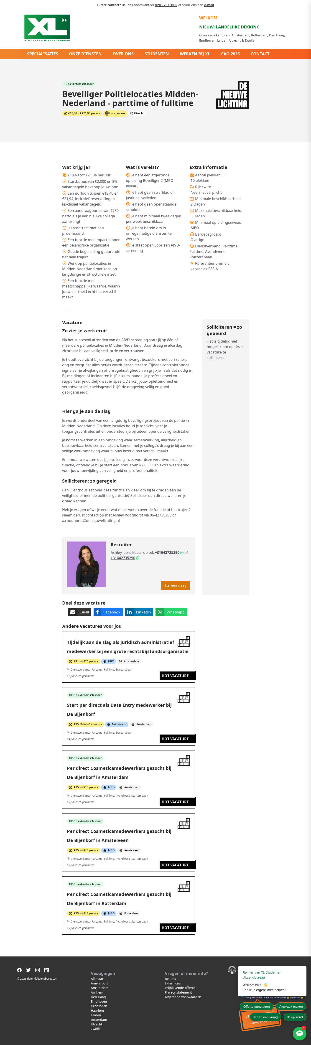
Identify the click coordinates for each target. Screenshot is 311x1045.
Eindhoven (99, 1001)
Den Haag (98, 997)
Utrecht (96, 1024)
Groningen (99, 1006)
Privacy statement (178, 992)
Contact (260, 53)
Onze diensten (85, 53)
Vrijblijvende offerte (180, 988)
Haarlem (97, 1010)
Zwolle (96, 1029)
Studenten (157, 53)
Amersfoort (99, 983)
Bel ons (170, 978)
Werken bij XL (195, 53)
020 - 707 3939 (166, 5)
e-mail (209, 5)
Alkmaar (97, 978)
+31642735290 (167, 552)
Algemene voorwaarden (183, 997)
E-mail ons (173, 983)
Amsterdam (100, 988)
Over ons (123, 53)
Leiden (96, 1015)
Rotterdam (99, 1019)
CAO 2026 (230, 53)
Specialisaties (42, 53)
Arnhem (97, 992)
